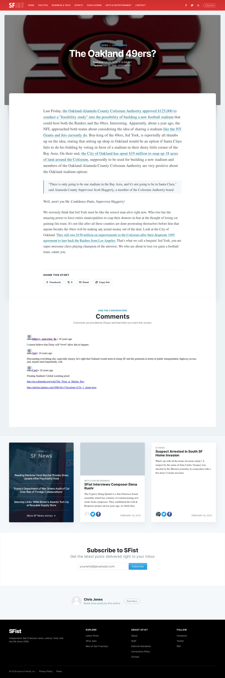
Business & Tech (61, 5)
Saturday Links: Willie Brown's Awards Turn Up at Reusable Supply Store (41, 503)
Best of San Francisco (97, 646)
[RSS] (199, 5)
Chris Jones (119, 45)
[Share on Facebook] (98, 514)
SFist (15, 631)
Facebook (182, 635)
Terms (59, 671)
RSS (179, 646)
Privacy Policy (46, 671)
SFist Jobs (91, 641)
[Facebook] (186, 5)
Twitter (180, 641)
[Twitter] (192, 5)
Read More (132, 601)
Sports (78, 5)
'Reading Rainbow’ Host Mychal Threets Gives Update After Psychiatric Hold (41, 477)
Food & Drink (94, 5)
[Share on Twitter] (93, 514)
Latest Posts (92, 635)
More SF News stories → (41, 515)
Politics (43, 5)
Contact (140, 5)
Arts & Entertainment (118, 5)
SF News (103, 45)
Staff (133, 641)
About (134, 635)
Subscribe (209, 5)
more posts (97, 603)
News (31, 5)
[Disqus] (113, 374)
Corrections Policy (140, 651)
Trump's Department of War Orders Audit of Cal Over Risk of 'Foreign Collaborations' (41, 490)
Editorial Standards (141, 646)
